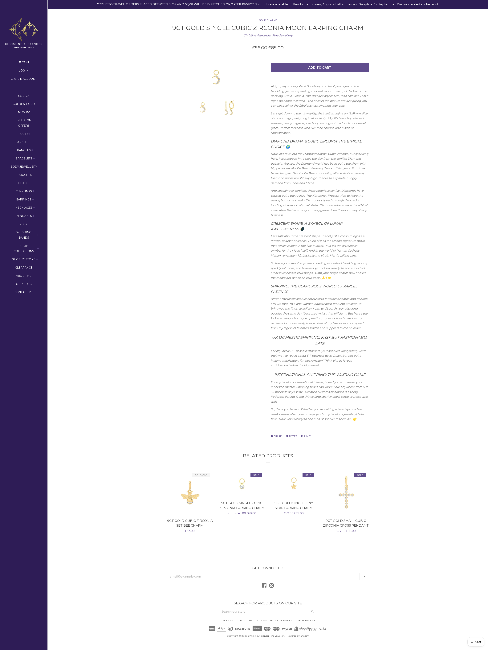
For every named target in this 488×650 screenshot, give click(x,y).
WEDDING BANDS (23, 235)
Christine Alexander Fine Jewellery (267, 35)
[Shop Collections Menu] (38, 249)
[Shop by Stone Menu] (37, 259)
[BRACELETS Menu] (34, 159)
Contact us (244, 620)
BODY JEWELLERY (23, 166)
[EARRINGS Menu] (33, 200)
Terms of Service (281, 620)
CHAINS (23, 183)
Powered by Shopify (298, 635)
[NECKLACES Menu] (34, 208)
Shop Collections (24, 248)
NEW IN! (24, 112)
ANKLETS (23, 142)
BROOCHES (23, 175)
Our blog (24, 284)
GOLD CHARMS (268, 20)
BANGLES (24, 150)
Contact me (23, 292)
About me (23, 276)
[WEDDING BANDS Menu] (38, 235)
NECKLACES (23, 207)
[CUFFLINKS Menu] (33, 191)
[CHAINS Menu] (31, 183)
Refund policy (305, 620)
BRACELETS (23, 158)
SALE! (24, 134)
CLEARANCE (24, 267)
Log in (24, 70)
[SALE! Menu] (29, 134)
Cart (25, 62)
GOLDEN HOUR (24, 104)
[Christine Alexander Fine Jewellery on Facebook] (264, 586)
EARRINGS (23, 199)
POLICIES (261, 620)
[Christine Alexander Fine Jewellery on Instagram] (271, 586)
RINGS (23, 224)
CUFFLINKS (24, 191)
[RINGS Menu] (30, 224)
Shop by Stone (23, 259)
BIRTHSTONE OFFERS (23, 123)
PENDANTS (24, 216)
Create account (24, 78)
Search (24, 95)
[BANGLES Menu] (32, 150)
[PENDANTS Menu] (33, 216)
